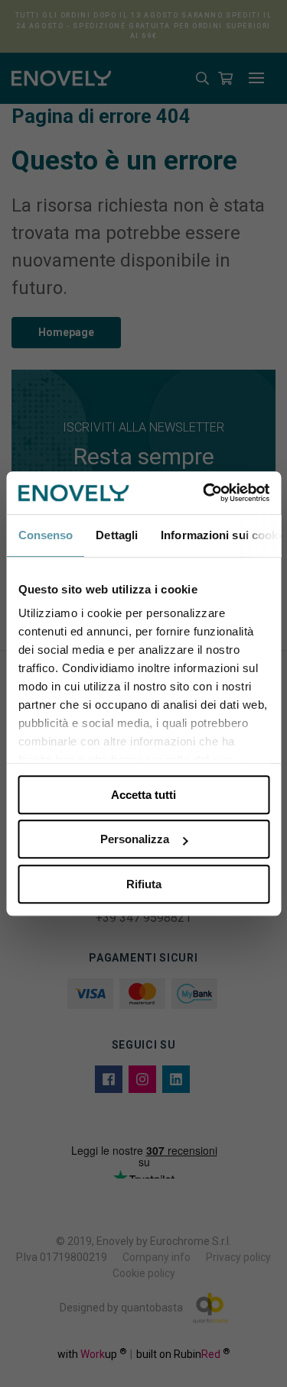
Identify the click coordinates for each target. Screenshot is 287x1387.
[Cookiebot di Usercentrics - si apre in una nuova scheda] (204, 493)
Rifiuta (143, 884)
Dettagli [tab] (117, 535)
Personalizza (134, 839)
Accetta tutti (143, 794)
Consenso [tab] (45, 535)
